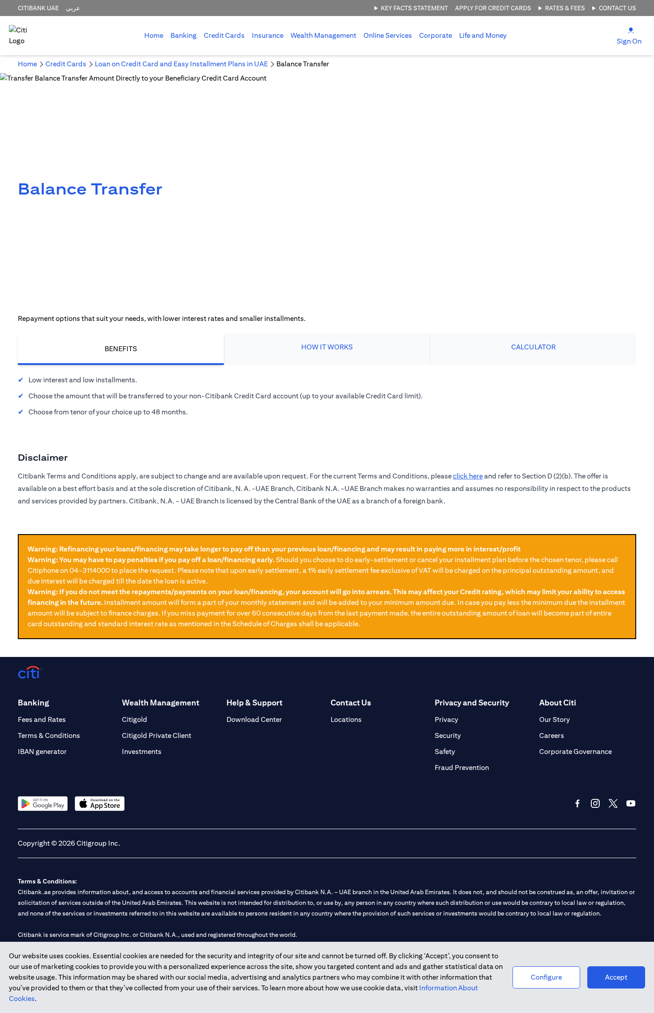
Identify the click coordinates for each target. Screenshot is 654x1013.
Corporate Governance (575, 751)
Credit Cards (224, 35)
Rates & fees (565, 8)
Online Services (387, 35)
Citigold (134, 719)
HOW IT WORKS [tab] (327, 347)
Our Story (554, 719)
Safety (445, 751)
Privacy (446, 719)
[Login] (631, 30)
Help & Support (254, 702)
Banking (183, 35)
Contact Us (617, 8)
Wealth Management (323, 35)
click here (468, 476)
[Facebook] (577, 803)
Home (153, 35)
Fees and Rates (42, 719)
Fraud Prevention (462, 767)
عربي (73, 8)
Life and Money (483, 35)
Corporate (435, 35)
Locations (346, 719)
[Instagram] (595, 803)
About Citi (557, 702)
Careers (551, 735)
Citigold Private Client (156, 735)
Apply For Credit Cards (493, 8)
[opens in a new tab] (43, 803)
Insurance (267, 35)
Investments (141, 751)
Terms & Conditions (49, 735)
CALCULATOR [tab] (533, 347)
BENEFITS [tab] (121, 348)
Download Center (254, 719)
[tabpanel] (327, 396)
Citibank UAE (38, 8)
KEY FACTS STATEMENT (414, 8)
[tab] (183, 35)
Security (448, 735)
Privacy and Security (472, 702)
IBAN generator (42, 751)
